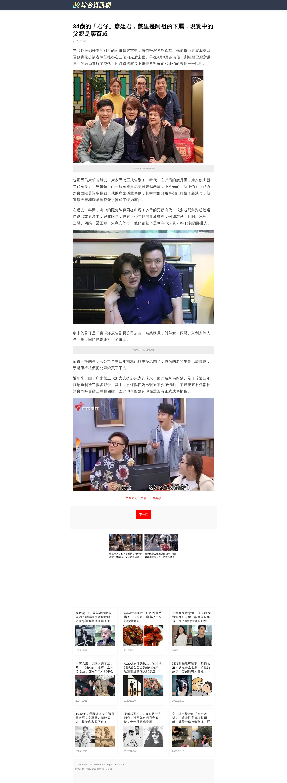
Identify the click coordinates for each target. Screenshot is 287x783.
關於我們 (79, 769)
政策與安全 (90, 769)
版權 (109, 769)
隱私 (104, 769)
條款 (99, 769)
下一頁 (143, 514)
